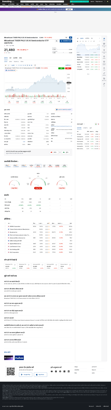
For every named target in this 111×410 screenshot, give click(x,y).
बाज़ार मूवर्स (80, 124)
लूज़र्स (91, 127)
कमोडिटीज (87, 38)
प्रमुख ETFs (10, 6)
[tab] (8, 166)
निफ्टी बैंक (79, 59)
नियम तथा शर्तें (91, 406)
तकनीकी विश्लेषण (10, 161)
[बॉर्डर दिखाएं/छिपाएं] (35, 65)
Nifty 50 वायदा (80, 62)
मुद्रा (77, 38)
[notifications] (105, 1)
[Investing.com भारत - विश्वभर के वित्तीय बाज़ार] (8, 1)
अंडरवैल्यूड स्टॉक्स (35, 6)
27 (71, 135)
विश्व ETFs (15, 6)
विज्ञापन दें (94, 370)
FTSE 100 (79, 66)
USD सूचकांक (79, 69)
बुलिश (67, 152)
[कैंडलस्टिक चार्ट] (5, 65)
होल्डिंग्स (10, 61)
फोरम (20, 58)
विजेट (76, 373)
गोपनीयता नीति (98, 406)
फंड (19, 6)
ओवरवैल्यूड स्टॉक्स (42, 6)
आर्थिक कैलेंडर (52, 4)
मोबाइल (76, 366)
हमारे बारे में (94, 366)
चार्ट (10, 58)
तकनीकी (15, 58)
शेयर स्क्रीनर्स (59, 4)
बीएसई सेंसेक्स (79, 57)
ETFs (4, 6)
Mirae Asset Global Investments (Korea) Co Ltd (61, 126)
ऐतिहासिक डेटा (16, 61)
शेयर (92, 38)
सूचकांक (81, 38)
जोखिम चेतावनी (106, 406)
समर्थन (93, 373)
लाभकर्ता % (85, 127)
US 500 (78, 64)
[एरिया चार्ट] (8, 65)
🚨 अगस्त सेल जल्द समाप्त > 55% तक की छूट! (79, 1)
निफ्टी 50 (78, 54)
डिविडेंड (22, 61)
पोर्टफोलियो (77, 370)
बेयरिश (55, 152)
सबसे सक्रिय (79, 127)
